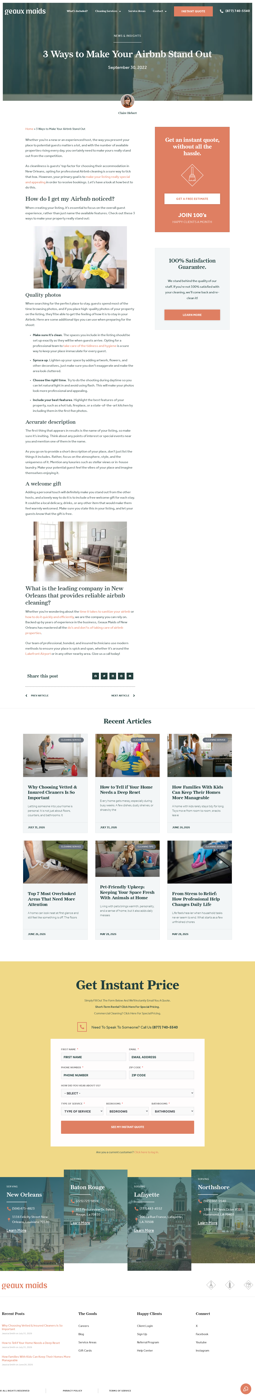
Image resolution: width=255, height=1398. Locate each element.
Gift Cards (85, 1350)
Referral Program (148, 1342)
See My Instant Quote (127, 1127)
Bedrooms (113, 1103)
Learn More (16, 1230)
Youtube (201, 1342)
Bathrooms (159, 1103)
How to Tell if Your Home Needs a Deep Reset (126, 789)
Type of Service (72, 1103)
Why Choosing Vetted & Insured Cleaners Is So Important (52, 792)
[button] (95, 676)
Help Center (145, 1350)
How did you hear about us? (80, 1085)
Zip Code (135, 1067)
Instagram (202, 1350)
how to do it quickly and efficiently (49, 617)
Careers (83, 1326)
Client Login (145, 1326)
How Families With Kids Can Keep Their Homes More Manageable (197, 792)
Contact (158, 11)
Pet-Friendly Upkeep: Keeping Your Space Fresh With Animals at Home (127, 892)
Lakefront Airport (38, 654)
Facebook (202, 1334)
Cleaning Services (106, 11)
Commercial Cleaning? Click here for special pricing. (127, 1013)
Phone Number (71, 1067)
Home (29, 129)
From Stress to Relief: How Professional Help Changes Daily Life (196, 899)
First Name (68, 1049)
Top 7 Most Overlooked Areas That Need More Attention (52, 899)
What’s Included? (77, 11)
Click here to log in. (146, 1152)
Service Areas (136, 11)
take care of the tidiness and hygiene (89, 346)
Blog (81, 1334)
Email (132, 1049)
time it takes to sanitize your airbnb (105, 612)
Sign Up (142, 1334)
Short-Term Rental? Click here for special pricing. (127, 1007)
